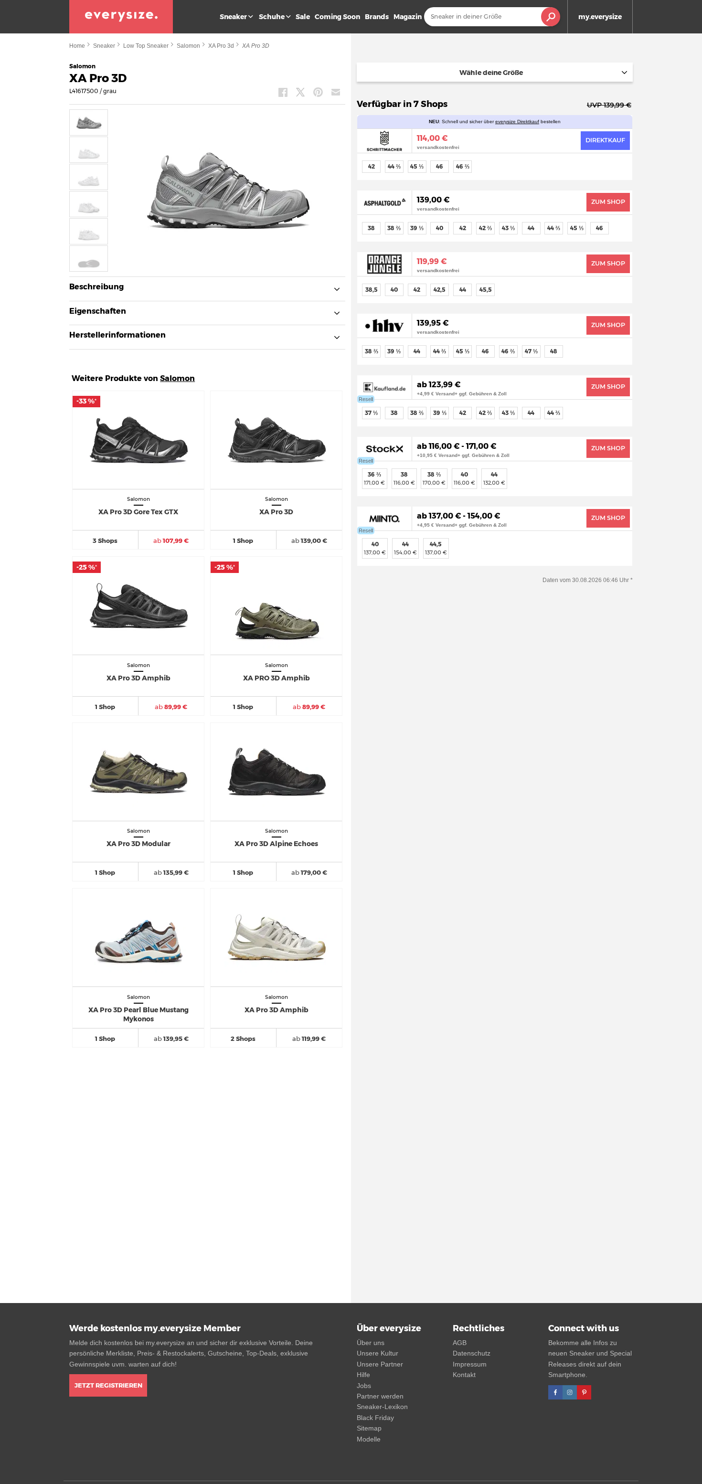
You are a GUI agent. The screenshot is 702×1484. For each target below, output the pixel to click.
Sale (303, 16)
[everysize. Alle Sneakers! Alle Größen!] (121, 16)
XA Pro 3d (221, 45)
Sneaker (233, 16)
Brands (377, 16)
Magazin (408, 16)
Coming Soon (337, 16)
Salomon (188, 45)
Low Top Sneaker (146, 45)
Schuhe (272, 16)
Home (77, 45)
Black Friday (375, 1417)
